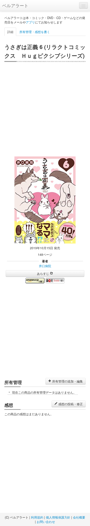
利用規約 (37, 517)
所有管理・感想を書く (34, 32)
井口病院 (45, 266)
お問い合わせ (46, 521)
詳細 (10, 32)
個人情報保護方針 (58, 517)
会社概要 (79, 517)
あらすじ (43, 273)
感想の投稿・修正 (70, 404)
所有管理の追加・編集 (67, 381)
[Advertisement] (45, 109)
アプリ (30, 22)
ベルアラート (15, 5)
